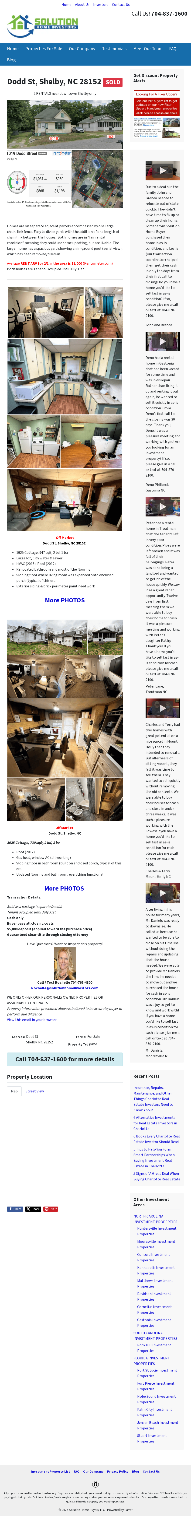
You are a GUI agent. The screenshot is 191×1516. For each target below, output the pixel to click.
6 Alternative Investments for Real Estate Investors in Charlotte (155, 1123)
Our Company (82, 49)
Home (66, 4)
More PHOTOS (64, 888)
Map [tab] (14, 1091)
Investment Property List (50, 1471)
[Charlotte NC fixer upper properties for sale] (156, 113)
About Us (82, 4)
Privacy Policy (117, 1471)
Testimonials (114, 49)
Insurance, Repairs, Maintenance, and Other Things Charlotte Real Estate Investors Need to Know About (153, 1099)
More (53, 600)
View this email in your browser (32, 1019)
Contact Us (121, 4)
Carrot (128, 1510)
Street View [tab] (35, 1091)
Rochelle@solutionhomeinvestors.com (65, 988)
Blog (11, 60)
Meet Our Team (148, 49)
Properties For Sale (43, 49)
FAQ (173, 49)
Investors (100, 4)
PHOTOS (73, 600)
